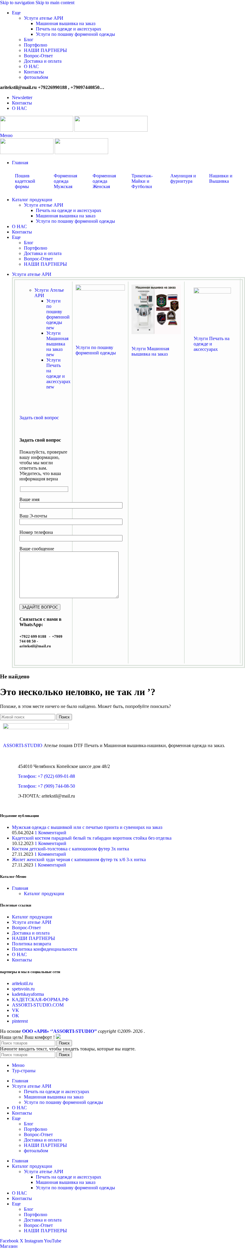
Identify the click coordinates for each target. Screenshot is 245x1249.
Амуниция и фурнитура (183, 178)
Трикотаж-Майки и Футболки (142, 181)
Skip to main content (55, 2)
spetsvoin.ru (23, 988)
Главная (20, 888)
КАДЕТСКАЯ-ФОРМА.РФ (40, 999)
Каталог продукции (44, 893)
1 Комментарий (50, 832)
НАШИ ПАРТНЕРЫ (45, 50)
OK (15, 1015)
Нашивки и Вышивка (220, 178)
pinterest (20, 1021)
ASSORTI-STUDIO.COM (38, 1004)
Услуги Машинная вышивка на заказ (57, 344)
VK (15, 1010)
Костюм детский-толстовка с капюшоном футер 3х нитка (70, 848)
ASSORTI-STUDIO (22, 745)
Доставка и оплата (43, 61)
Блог (28, 39)
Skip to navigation (18, 2)
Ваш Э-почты (33, 515)
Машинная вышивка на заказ (65, 23)
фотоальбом (36, 77)
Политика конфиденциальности (44, 949)
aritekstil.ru (22, 983)
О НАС (31, 66)
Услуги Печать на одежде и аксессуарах (58, 373)
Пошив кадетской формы (25, 181)
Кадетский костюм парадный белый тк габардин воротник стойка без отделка (92, 838)
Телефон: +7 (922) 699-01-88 (46, 776)
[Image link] (100, 288)
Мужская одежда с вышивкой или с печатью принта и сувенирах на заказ (87, 827)
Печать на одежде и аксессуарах (68, 28)
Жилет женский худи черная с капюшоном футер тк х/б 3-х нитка (79, 859)
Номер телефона (36, 532)
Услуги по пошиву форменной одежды (75, 34)
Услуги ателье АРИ (43, 18)
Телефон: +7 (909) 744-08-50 (46, 786)
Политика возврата (31, 943)
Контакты (34, 71)
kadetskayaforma (28, 994)
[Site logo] (37, 130)
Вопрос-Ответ (38, 55)
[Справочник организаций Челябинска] (58, 1037)
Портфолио (35, 44)
